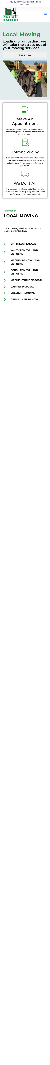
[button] (45, 14)
